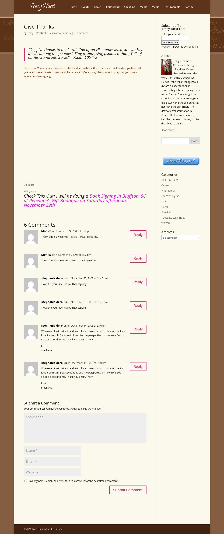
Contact (190, 7)
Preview (165, 46)
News (164, 206)
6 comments (81, 33)
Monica (46, 231)
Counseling (113, 7)
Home (73, 7)
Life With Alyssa (170, 196)
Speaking (129, 7)
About (98, 7)
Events (85, 7)
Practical (41, 33)
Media (143, 7)
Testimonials (172, 7)
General (165, 185)
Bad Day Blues (169, 180)
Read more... (168, 130)
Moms (165, 201)
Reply (138, 234)
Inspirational (168, 190)
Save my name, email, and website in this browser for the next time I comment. (73, 481)
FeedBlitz (192, 46)
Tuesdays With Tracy (59, 33)
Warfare (165, 223)
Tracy (30, 33)
